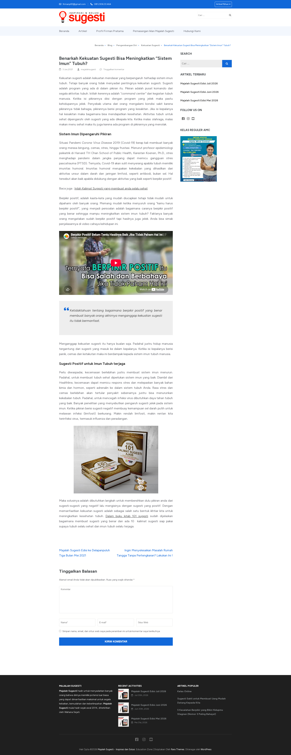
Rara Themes (177, 749)
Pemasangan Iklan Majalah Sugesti (153, 31)
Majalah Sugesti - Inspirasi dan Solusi (116, 749)
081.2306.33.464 (102, 4)
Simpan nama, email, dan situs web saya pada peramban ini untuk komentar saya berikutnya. (111, 631)
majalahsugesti (88, 69)
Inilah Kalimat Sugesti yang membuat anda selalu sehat (111, 188)
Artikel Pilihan (222, 4)
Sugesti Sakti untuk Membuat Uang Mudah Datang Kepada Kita (201, 700)
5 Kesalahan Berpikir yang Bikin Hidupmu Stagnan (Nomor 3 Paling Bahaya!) (200, 712)
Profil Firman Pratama (110, 31)
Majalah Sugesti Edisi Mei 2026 (199, 100)
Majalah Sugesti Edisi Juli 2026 (199, 83)
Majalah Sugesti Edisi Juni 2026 (199, 91)
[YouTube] (193, 118)
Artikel (83, 31)
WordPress (206, 749)
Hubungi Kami (192, 31)
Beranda (64, 31)
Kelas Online (184, 691)
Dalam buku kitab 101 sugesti (126, 516)
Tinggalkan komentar (113, 69)
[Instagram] (188, 118)
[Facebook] (183, 118)
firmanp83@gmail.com (74, 4)
